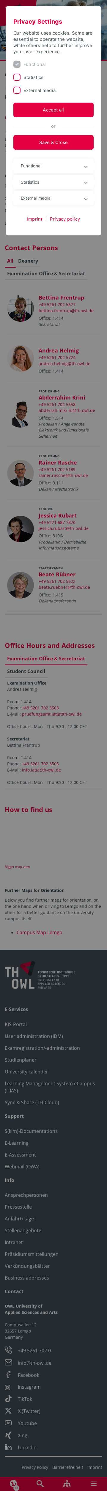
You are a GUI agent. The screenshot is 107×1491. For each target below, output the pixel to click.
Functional (34, 64)
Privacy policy (65, 219)
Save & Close (53, 142)
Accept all (53, 110)
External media (39, 90)
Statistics (33, 77)
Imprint (35, 219)
